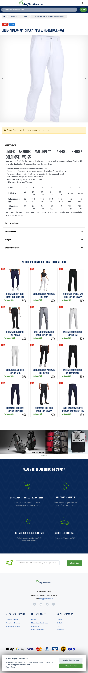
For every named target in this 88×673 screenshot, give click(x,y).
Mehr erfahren (11, 667)
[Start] (5, 16)
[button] (4, 78)
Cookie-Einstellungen (71, 660)
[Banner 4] (46, 455)
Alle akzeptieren (71, 666)
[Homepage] (31, 3)
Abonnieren (74, 563)
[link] (29, 531)
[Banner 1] (41, 455)
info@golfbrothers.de (46, 599)
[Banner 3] (44, 455)
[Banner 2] (43, 455)
